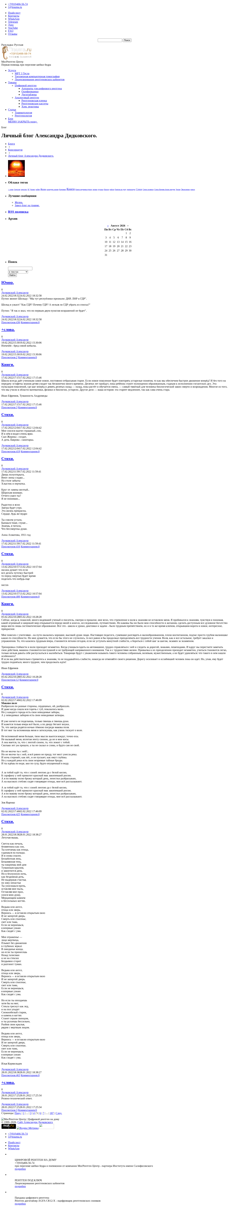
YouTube (13, 27)
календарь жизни (53, 189)
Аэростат (17, 189)
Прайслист (14, 12)
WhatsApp (13, 18)
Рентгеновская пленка (34, 100)
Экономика (185, 189)
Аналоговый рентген (27, 97)
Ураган (178, 189)
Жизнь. (19, 202)
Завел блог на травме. (27, 205)
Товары (12, 82)
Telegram (13, 21)
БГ (29, 189)
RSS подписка (18, 211)
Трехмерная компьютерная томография (37, 76)
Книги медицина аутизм (83, 189)
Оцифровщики (30, 91)
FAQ (10, 30)
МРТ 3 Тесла (22, 73)
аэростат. (24, 189)
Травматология (23, 112)
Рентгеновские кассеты (34, 103)
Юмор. (7, 282)
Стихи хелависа (148, 189)
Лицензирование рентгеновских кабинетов (40, 79)
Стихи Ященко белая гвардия (164, 189)
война (38, 189)
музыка (100, 189)
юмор (192, 189)
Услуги (12, 70)
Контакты (13, 15)
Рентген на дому (120, 189)
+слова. (8, 329)
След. (59, 1113)
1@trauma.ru (15, 7)
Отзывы (12, 33)
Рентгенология (23, 115)
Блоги (11, 143)
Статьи (12, 109)
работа (112, 189)
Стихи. (7, 414)
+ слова (10, 189)
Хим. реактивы (30, 106)
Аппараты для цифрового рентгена (41, 88)
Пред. (18, 1113)
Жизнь (43, 189)
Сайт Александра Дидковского (35, 1122)
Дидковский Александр (14, 292)
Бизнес (32, 189)
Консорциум (15, 149)
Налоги (106, 189)
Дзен (11, 24)
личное (95, 189)
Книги (71, 189)
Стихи (139, 189)
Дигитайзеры (29, 94)
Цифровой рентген (26, 85)
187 (52, 1113)
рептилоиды (131, 189)
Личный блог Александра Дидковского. (31, 155)
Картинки (62, 189)
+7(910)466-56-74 (18, 4)
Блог (10, 118)
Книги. (7, 364)
